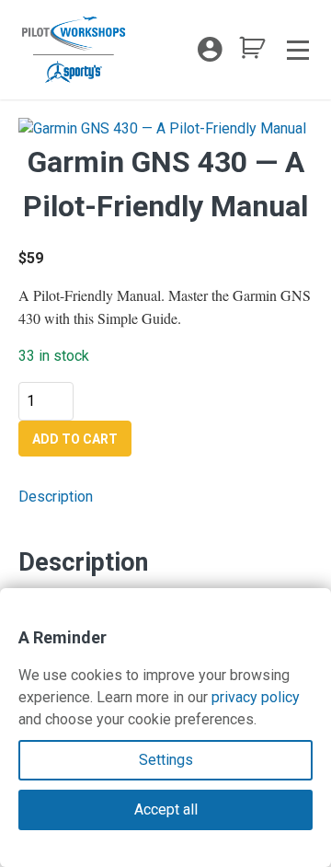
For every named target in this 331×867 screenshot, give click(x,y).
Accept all (166, 809)
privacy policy (255, 697)
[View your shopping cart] (252, 53)
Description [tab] (55, 496)
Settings (166, 760)
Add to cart (75, 439)
